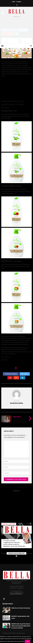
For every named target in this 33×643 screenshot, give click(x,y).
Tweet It (25, 374)
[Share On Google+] (16, 377)
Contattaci (18, 1)
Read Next (17, 417)
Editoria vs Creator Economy (20, 608)
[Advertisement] (16, 30)
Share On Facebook (11, 374)
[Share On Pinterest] (10, 377)
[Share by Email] (22, 377)
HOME (13, 1)
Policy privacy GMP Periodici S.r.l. (16, 593)
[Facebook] (4, 599)
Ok (28, 641)
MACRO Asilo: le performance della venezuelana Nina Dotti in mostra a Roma (20, 626)
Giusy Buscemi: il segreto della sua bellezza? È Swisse (19, 420)
